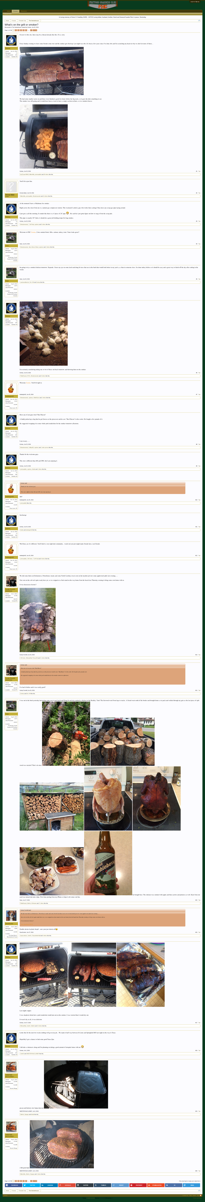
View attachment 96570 (27, 924)
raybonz (37, 224)
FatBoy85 (31, 447)
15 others (39, 1025)
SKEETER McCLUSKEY (33, 1053)
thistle (33, 469)
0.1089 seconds (90, 1198)
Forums (15, 11)
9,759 (15, 595)
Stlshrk (29, 903)
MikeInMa (31, 174)
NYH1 (28, 376)
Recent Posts (8, 14)
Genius (29, 27)
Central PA (14, 600)
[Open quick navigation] (199, 20)
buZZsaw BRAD (24, 174)
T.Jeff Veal (31, 224)
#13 (196, 654)
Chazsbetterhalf (36, 935)
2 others (48, 247)
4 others (39, 1174)
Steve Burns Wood (33, 247)
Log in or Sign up (195, 1)
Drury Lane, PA (13, 408)
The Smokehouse (16, 27)
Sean (7, 246)
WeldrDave (36, 397)
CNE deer (29, 558)
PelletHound (23, 376)
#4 (196, 243)
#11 (196, 526)
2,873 (15, 250)
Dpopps (27, 1114)
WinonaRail (29, 658)
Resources (24, 11)
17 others (41, 903)
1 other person (45, 447)
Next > (35, 30)
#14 (196, 690)
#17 (196, 1022)
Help (190, 1195)
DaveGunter (9, 923)
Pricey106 (35, 658)
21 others (42, 658)
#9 (196, 466)
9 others (43, 376)
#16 (196, 932)
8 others (43, 558)
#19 (196, 1111)
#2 (196, 193)
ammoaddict (38, 174)
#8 (196, 444)
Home (8, 11)
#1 (196, 171)
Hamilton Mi (14, 56)
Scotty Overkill (10, 589)
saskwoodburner (24, 282)
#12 (196, 555)
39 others (46, 174)
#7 (196, 394)
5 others (43, 224)
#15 (196, 900)
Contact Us (185, 1195)
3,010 (15, 401)
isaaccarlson (23, 935)
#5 (196, 279)
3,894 (15, 928)
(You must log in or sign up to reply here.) (189, 1181)
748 (31, 30)
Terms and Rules (197, 1198)
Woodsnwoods (37, 196)
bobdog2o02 (9, 396)
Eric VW (32, 282)
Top (199, 171)
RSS (200, 1195)
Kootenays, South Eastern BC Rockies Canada (12, 259)
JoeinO (29, 935)
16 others (45, 196)
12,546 (15, 1081)
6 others (45, 935)
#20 (196, 1171)
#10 (196, 500)
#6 (196, 372)
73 (16, 53)
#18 (196, 1050)
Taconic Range (13, 1088)
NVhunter (33, 903)
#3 (196, 221)
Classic (5, 1195)
